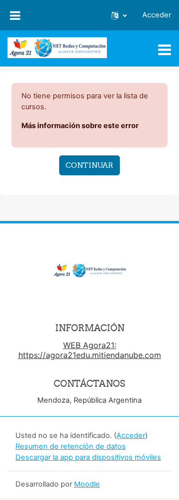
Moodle (87, 484)
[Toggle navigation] (165, 50)
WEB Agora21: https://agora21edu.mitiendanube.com (89, 350)
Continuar (89, 165)
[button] (119, 15)
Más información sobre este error (80, 125)
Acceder (156, 14)
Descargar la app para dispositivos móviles (88, 457)
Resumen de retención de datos (70, 446)
